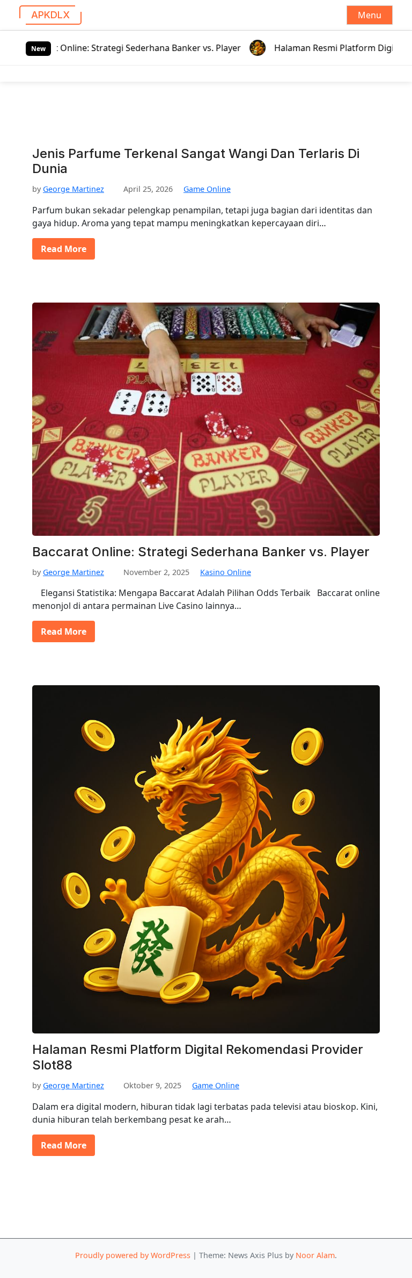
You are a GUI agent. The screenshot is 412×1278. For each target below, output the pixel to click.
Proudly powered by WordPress (132, 1255)
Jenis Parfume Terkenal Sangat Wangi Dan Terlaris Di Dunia (195, 161)
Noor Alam (315, 1255)
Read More (63, 249)
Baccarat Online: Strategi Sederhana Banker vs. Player (119, 48)
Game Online (207, 189)
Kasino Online (225, 572)
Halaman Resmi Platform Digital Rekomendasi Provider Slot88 (197, 1057)
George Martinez (73, 189)
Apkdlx (50, 14)
